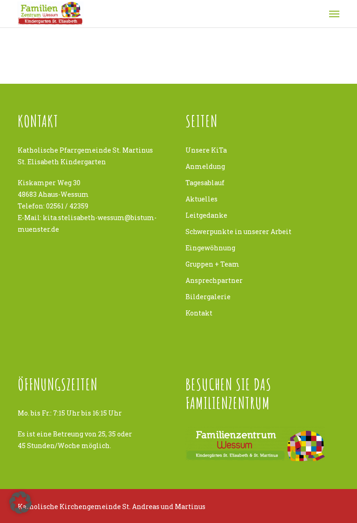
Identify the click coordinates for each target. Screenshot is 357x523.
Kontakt (198, 312)
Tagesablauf (205, 182)
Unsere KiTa (206, 150)
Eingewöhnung (210, 247)
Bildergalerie (208, 296)
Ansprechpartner (214, 280)
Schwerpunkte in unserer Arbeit (238, 231)
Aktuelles (201, 198)
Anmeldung (205, 166)
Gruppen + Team (212, 264)
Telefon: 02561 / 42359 (53, 205)
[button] (20, 502)
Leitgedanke (206, 215)
